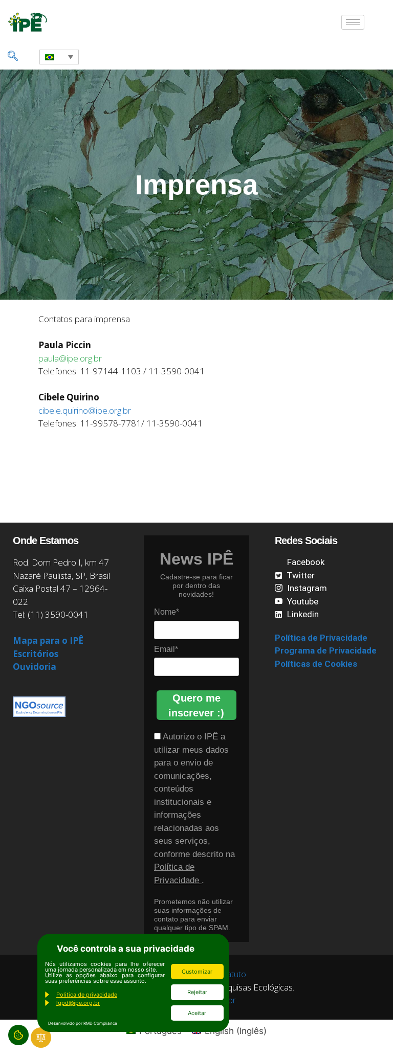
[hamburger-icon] (352, 22)
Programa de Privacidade (326, 650)
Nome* (166, 611)
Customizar (197, 971)
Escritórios (35, 654)
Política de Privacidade (321, 638)
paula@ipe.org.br (70, 358)
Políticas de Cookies (316, 664)
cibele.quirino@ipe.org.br (84, 410)
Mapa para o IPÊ (48, 640)
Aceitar (197, 1013)
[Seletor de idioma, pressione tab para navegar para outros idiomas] (59, 57)
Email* (166, 649)
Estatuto (230, 974)
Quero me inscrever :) (196, 705)
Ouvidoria (34, 666)
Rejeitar (197, 992)
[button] (13, 57)
